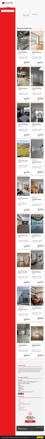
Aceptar (40, 437)
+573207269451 (21, 386)
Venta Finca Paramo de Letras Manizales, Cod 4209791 (23, 161)
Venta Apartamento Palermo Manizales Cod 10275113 (23, 272)
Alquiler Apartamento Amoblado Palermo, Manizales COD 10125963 (37, 199)
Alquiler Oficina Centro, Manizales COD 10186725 (37, 308)
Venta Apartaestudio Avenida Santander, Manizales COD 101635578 (23, 124)
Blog (19, 405)
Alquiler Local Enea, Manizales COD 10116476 (23, 52)
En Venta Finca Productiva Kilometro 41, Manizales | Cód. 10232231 (23, 88)
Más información (32, 437)
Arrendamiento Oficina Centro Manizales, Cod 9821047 (37, 345)
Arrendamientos (21, 402)
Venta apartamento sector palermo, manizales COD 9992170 (37, 52)
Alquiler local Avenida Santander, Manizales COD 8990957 (23, 345)
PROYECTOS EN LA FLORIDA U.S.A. (25, 404)
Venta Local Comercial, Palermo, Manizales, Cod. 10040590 (23, 235)
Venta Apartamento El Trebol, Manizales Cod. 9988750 (37, 124)
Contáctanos (21, 408)
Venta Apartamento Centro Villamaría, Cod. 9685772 (37, 272)
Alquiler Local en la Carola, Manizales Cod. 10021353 (37, 235)
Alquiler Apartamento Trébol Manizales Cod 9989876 (37, 162)
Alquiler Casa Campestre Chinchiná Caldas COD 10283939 (23, 309)
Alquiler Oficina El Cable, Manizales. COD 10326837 (37, 88)
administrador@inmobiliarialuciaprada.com (25, 391)
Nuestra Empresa (22, 407)
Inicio (20, 399)
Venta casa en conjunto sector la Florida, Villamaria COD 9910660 (23, 198)
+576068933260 (21, 389)
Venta (20, 401)
